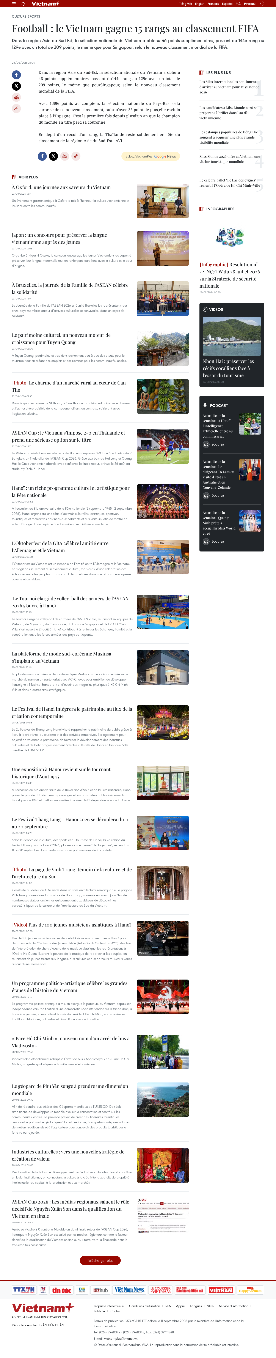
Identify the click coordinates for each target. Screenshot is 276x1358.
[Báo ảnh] (221, 1290)
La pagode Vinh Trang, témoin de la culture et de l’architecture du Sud (72, 873)
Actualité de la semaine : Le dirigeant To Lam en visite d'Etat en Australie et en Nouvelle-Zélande (218, 474)
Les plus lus (218, 72)
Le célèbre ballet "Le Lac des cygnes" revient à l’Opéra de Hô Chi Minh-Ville (229, 182)
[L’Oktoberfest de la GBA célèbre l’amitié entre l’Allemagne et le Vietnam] (163, 557)
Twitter (16, 86)
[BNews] (82, 1290)
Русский (250, 3)
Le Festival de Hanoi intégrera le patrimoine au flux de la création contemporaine (72, 712)
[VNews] (43, 1290)
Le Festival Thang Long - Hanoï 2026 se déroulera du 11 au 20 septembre (70, 823)
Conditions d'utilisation (144, 1306)
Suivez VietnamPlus (139, 156)
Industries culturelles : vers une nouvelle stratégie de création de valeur (68, 1155)
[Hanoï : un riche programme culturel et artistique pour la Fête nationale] (163, 501)
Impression (16, 97)
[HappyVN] (250, 1290)
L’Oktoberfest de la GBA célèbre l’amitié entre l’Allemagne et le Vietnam (60, 546)
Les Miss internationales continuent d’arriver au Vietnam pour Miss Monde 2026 (229, 86)
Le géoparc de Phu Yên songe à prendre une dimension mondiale (70, 1089)
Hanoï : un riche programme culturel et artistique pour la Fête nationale (71, 491)
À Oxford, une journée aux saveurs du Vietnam (61, 187)
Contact (115, 1311)
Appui (180, 1306)
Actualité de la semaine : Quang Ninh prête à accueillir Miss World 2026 (219, 523)
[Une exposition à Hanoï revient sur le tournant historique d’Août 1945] (163, 783)
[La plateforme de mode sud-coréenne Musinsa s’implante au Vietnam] (163, 667)
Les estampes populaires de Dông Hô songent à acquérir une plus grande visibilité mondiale (228, 137)
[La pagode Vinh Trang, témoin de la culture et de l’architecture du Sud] (163, 883)
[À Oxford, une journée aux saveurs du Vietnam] (163, 201)
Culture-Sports (26, 16)
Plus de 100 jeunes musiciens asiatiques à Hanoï (79, 924)
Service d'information (233, 1306)
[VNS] (129, 1290)
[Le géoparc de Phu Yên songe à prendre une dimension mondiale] (163, 1099)
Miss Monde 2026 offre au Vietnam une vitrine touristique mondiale (229, 159)
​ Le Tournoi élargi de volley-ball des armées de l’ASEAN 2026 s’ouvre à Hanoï (70, 602)
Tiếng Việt (185, 4)
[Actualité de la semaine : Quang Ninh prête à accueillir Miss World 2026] (250, 521)
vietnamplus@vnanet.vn (121, 1338)
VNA (210, 1306)
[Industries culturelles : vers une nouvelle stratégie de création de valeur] (163, 1165)
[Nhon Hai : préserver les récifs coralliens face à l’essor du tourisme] (232, 336)
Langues (196, 1306)
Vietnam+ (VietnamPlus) (46, 3)
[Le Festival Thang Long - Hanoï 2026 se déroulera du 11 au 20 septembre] (163, 833)
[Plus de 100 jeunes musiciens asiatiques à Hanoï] (163, 938)
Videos (216, 309)
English (199, 4)
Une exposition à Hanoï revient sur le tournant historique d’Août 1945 (61, 773)
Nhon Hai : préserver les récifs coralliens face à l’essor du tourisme (228, 368)
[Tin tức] (62, 1290)
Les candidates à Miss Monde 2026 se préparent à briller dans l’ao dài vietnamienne (228, 112)
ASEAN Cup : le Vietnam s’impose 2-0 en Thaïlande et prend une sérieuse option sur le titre (68, 436)
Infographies (220, 208)
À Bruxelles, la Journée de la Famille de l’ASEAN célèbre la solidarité (70, 288)
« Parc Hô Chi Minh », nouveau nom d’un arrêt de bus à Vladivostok (71, 1042)
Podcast (219, 405)
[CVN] (160, 1290)
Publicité (99, 1311)
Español (227, 4)
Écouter (218, 444)
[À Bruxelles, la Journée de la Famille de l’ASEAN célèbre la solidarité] (163, 298)
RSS (168, 1306)
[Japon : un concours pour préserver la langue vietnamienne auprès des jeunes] (163, 248)
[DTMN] (189, 1290)
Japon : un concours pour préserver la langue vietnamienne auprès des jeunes (59, 238)
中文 (238, 3)
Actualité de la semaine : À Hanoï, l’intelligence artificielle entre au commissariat (218, 425)
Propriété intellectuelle (109, 1306)
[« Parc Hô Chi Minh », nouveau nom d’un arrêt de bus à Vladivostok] (163, 1052)
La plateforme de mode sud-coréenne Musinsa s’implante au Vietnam (61, 657)
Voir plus (28, 177)
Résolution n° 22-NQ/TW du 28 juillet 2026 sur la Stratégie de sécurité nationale (229, 275)
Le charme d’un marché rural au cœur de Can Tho (69, 386)
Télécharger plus (100, 1260)
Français (213, 4)
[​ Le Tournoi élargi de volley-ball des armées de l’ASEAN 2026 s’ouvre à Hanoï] (163, 612)
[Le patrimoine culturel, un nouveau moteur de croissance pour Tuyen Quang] (163, 348)
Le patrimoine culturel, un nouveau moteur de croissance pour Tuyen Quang (61, 338)
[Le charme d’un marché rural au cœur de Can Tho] (163, 396)
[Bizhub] (100, 1290)
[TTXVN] (24, 1290)
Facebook (16, 74)
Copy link (16, 108)
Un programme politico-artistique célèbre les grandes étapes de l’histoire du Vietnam (69, 986)
